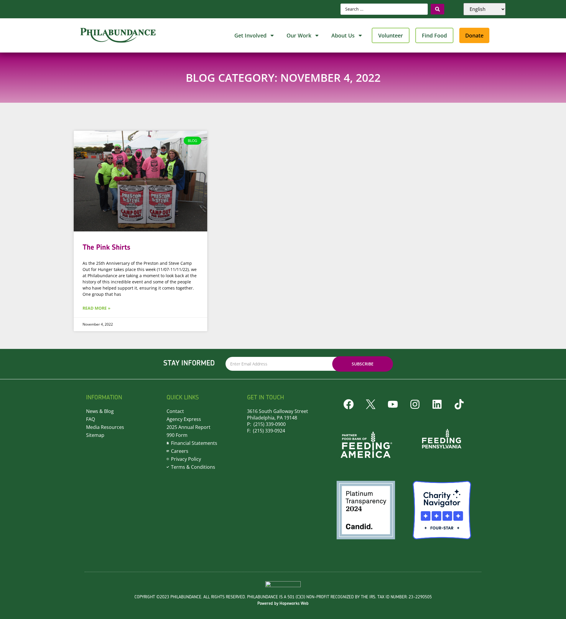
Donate (474, 35)
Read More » (97, 308)
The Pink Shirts (106, 248)
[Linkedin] (437, 404)
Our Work (299, 35)
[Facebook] (348, 404)
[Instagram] (414, 404)
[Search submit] (437, 9)
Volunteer (390, 35)
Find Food (434, 35)
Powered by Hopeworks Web (283, 604)
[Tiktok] (459, 404)
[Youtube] (392, 404)
